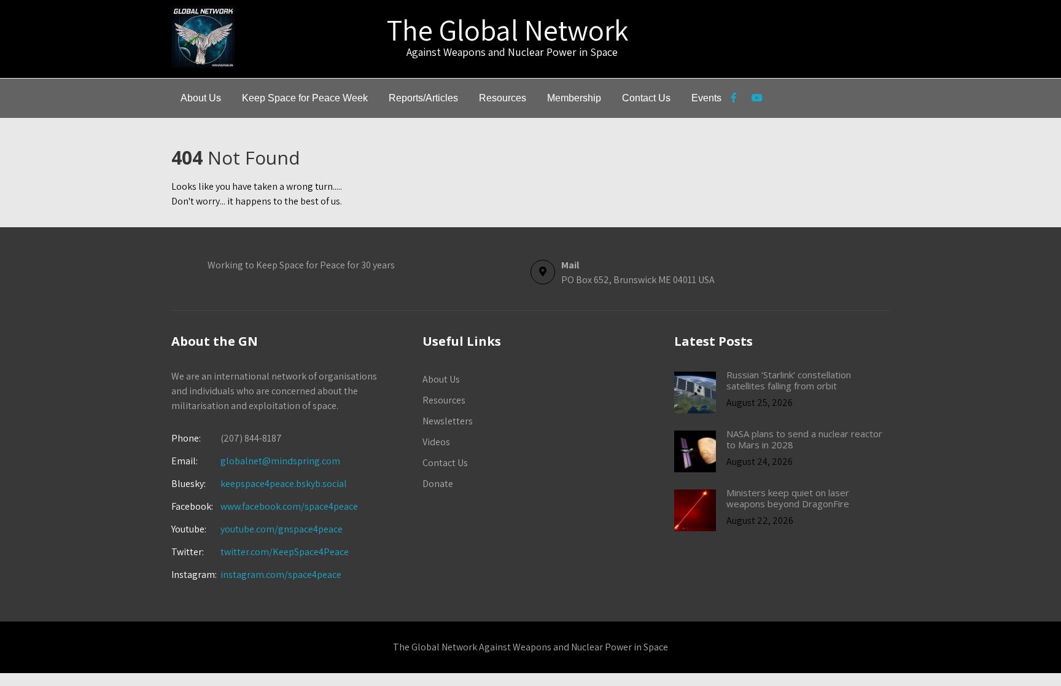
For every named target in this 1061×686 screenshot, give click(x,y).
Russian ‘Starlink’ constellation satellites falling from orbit (788, 380)
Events (706, 98)
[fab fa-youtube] (757, 99)
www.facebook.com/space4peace (289, 506)
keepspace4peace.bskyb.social (283, 483)
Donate (437, 483)
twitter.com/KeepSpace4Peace (284, 551)
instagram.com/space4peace (280, 574)
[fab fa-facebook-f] (733, 99)
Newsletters (447, 421)
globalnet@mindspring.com (255, 460)
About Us (201, 98)
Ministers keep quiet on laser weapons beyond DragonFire (787, 498)
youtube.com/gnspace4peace (281, 529)
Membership (574, 98)
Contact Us (646, 98)
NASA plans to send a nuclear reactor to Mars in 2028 (804, 439)
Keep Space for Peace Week (305, 98)
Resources (502, 98)
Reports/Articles (423, 98)
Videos (436, 441)
